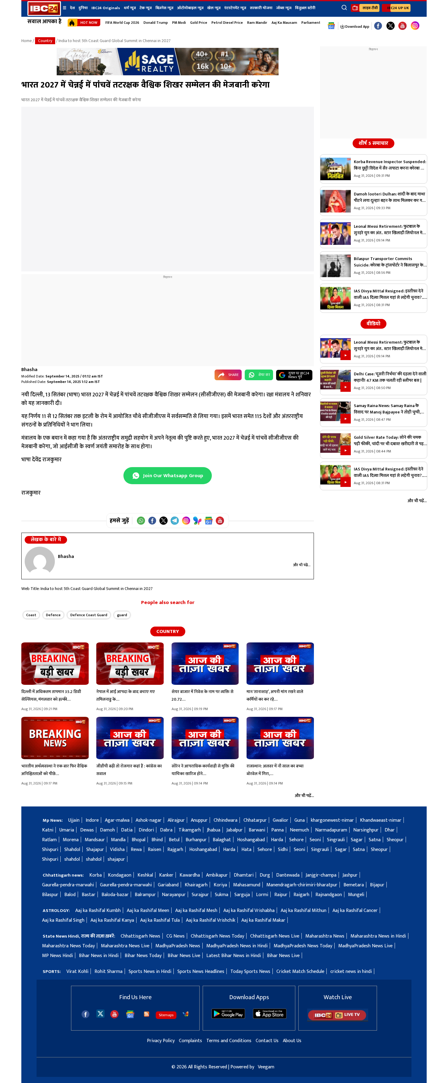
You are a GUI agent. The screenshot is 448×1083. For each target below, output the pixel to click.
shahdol (72, 859)
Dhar (390, 830)
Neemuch (299, 830)
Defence (53, 615)
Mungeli (356, 895)
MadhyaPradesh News (177, 946)
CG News (175, 936)
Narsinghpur (366, 830)
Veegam (266, 1067)
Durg (265, 875)
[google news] (331, 26)
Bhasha (29, 370)
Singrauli (336, 840)
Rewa (136, 849)
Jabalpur (234, 830)
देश (72, 8)
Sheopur (395, 840)
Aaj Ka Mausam (284, 23)
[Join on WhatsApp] (141, 520)
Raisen (154, 849)
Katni (47, 830)
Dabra (166, 830)
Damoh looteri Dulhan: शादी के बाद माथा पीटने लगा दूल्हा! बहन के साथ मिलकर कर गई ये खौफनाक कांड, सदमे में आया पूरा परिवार (389, 197)
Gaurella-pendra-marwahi (68, 885)
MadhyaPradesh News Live (365, 946)
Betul (174, 840)
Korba (95, 875)
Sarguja (242, 895)
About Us (292, 1041)
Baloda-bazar (115, 895)
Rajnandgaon (328, 895)
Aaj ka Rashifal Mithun (303, 910)
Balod (70, 895)
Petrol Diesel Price (227, 23)
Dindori (146, 830)
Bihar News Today (143, 956)
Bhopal (138, 840)
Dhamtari (244, 875)
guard (122, 615)
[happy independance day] (168, 74)
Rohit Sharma (108, 971)
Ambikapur (217, 875)
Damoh (107, 830)
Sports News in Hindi (150, 971)
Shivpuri (50, 849)
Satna (375, 840)
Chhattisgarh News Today (217, 936)
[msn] (186, 1014)
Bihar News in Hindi (99, 956)
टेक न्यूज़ (146, 8)
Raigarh (301, 895)
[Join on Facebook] (152, 520)
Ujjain (74, 820)
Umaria (66, 830)
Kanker (166, 875)
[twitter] (100, 1013)
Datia (127, 830)
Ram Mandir (257, 23)
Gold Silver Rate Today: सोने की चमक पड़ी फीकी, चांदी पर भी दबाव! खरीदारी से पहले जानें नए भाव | (390, 440)
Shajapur (95, 849)
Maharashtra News (324, 936)
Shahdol (72, 849)
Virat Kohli (77, 971)
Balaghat (222, 840)
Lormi (262, 895)
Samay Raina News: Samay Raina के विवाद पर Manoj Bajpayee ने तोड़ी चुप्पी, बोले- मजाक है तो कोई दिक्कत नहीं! (387, 408)
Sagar (357, 840)
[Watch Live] (338, 1020)
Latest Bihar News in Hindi (233, 956)
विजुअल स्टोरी (305, 8)
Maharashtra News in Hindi (378, 936)
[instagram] (415, 26)
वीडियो (373, 324)
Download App (356, 26)
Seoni (315, 840)
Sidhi (283, 849)
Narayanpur (174, 895)
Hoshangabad (251, 840)
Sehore (296, 840)
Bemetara (353, 885)
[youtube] (402, 26)
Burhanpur (196, 840)
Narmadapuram (331, 830)
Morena (71, 840)
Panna (277, 830)
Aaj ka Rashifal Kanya (112, 920)
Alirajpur (176, 820)
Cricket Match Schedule (300, 971)
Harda (277, 840)
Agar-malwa (117, 820)
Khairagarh (196, 885)
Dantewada (288, 875)
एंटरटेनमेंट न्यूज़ (235, 8)
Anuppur (199, 820)
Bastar (88, 895)
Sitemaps (166, 1015)
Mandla (118, 840)
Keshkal (145, 875)
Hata (246, 849)
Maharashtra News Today (68, 946)
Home (26, 40)
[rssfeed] (146, 1014)
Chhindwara (225, 820)
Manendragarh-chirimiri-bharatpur (301, 885)
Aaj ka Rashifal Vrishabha (249, 910)
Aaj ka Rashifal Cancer (355, 910)
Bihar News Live (184, 956)
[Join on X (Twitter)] (163, 520)
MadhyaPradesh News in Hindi (237, 946)
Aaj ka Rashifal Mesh (196, 910)
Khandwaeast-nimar (380, 820)
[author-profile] (40, 561)
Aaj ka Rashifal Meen (148, 910)
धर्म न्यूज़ (130, 8)
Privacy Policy (161, 1041)
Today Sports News (250, 971)
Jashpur (350, 875)
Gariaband (168, 885)
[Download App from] (228, 1017)
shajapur (116, 859)
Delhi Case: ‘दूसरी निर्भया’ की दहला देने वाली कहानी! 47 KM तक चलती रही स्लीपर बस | (390, 377)
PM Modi (179, 23)
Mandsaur (95, 840)
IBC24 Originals (105, 8)
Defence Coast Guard (88, 615)
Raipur (280, 895)
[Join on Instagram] (186, 520)
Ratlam (49, 840)
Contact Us (267, 1041)
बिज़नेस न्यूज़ (164, 8)
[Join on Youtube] (220, 520)
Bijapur (377, 885)
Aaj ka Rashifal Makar (263, 920)
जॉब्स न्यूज (283, 8)
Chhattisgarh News (140, 936)
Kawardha (190, 875)
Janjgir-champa (321, 875)
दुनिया (83, 8)
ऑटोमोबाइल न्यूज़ (190, 8)
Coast (31, 615)
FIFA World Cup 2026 (122, 23)
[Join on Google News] (208, 520)
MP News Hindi (57, 956)
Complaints (190, 1041)
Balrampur (145, 895)
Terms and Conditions (228, 1041)
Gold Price (198, 23)
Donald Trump (156, 23)
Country (45, 40)
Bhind (157, 840)
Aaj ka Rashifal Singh (63, 920)
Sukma (221, 895)
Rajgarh (175, 849)
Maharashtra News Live (125, 946)
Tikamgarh (190, 830)
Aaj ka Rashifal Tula (160, 920)
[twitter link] (390, 26)
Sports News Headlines (200, 971)
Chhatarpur (255, 820)
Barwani (257, 830)
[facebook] (85, 1014)
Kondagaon (119, 875)
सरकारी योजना (261, 8)
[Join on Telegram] (174, 520)
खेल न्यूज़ (214, 8)
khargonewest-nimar (332, 820)
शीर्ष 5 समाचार (373, 143)
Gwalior (280, 820)
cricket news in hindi (351, 971)
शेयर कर (264, 375)
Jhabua (213, 830)
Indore (92, 820)
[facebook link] (378, 26)
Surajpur (200, 895)
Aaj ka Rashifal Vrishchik (210, 920)
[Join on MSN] (197, 520)
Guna (299, 820)
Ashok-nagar (149, 820)
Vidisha (117, 849)
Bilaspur (50, 895)
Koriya (220, 885)
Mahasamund (246, 885)
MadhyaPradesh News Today (303, 946)
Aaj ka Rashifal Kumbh (98, 910)
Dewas (87, 830)
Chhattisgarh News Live (274, 936)
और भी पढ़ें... (302, 565)
